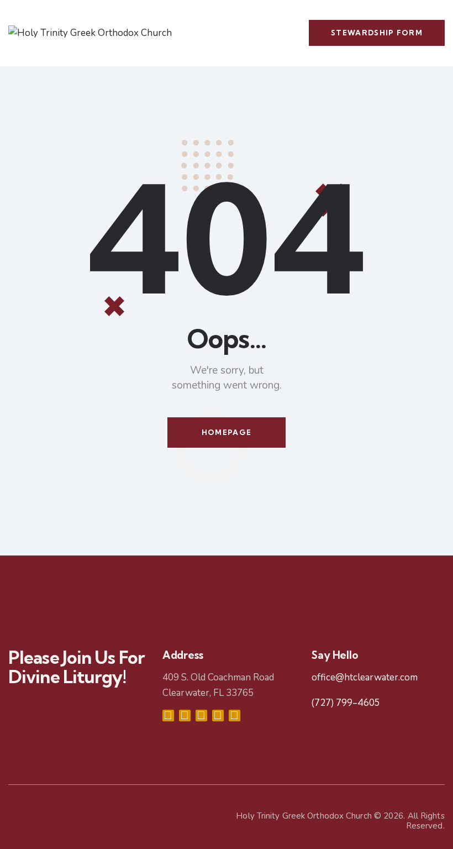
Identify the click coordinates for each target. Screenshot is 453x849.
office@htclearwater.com (365, 677)
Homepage (226, 432)
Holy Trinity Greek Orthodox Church (303, 815)
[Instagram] (185, 715)
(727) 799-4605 (346, 702)
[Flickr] (234, 715)
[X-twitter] (201, 715)
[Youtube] (218, 715)
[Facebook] (168, 715)
